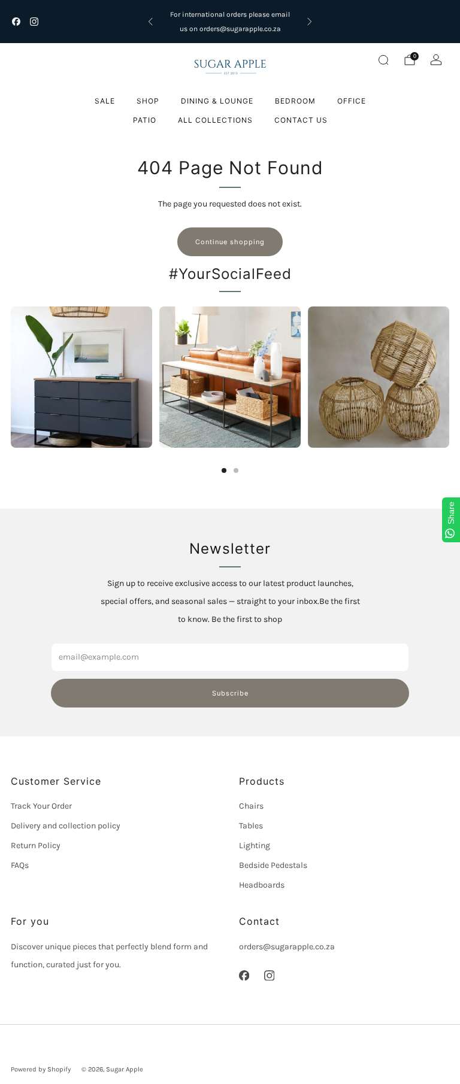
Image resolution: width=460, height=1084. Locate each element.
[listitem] (230, 22)
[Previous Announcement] (150, 21)
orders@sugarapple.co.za (287, 947)
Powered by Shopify (41, 1069)
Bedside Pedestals (273, 865)
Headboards (262, 885)
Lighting (254, 845)
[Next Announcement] (309, 21)
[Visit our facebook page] (16, 22)
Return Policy (35, 845)
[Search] (383, 60)
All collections (215, 120)
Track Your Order (41, 806)
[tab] (224, 470)
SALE (105, 100)
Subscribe (230, 693)
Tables (251, 826)
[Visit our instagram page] (34, 22)
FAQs (20, 865)
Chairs (251, 806)
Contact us (301, 120)
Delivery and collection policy (65, 826)
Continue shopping (230, 242)
